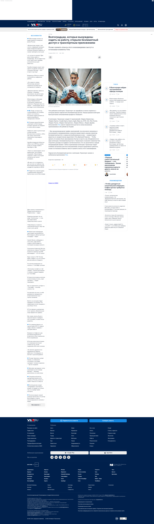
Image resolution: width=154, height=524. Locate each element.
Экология (110, 435)
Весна (52, 433)
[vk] (56, 457)
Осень (91, 430)
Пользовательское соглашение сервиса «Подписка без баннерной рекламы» (95, 508)
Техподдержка (31, 441)
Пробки (86, 21)
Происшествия (94, 435)
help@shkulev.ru (37, 508)
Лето (72, 435)
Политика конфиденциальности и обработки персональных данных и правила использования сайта (101, 510)
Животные (53, 443)
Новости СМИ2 (53, 183)
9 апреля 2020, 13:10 (53, 53)
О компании (30, 433)
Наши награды (31, 435)
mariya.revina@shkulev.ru (32, 515)
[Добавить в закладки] (50, 57)
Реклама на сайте (32, 428)
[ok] (60, 457)
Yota (59, 125)
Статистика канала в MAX (34, 446)
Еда (51, 441)
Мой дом (73, 438)
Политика (92, 433)
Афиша (65, 21)
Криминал (74, 430)
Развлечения (93, 441)
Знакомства (41, 21)
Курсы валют (79, 21)
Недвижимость (31, 21)
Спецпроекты (112, 441)
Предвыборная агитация (34, 443)
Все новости (36, 36)
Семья (91, 446)
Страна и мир (111, 433)
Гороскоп (71, 21)
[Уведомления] (122, 25)
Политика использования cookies (85, 504)
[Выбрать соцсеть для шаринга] (99, 57)
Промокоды (101, 21)
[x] (68, 457)
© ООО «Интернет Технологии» (52, 518)
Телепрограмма (56, 21)
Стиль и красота (112, 430)
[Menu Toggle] (28, 25)
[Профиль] (126, 25)
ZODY (91, 21)
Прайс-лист (30, 430)
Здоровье (53, 446)
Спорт (109, 428)
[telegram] (52, 457)
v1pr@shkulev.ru (99, 499)
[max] (64, 457)
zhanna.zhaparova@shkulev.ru (34, 512)
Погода (48, 21)
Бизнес (52, 430)
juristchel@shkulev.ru (64, 507)
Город (52, 435)
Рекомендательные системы (84, 506)
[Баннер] (62, 29)
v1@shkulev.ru (44, 506)
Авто (51, 428)
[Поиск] (118, 25)
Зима (72, 428)
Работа (92, 438)
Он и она (92, 428)
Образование (75, 446)
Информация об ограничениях (85, 501)
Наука (73, 441)
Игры (95, 21)
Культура (73, 433)
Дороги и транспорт (56, 438)
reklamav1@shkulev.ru (110, 495)
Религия (92, 443)
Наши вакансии (31, 438)
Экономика (111, 438)
